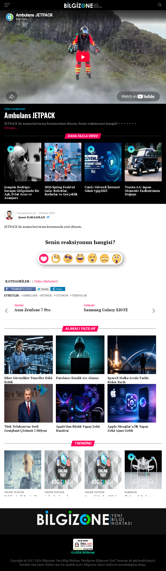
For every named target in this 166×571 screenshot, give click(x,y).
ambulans (30, 295)
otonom (61, 295)
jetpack (46, 295)
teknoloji (79, 295)
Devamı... (11, 127)
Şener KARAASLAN (31, 217)
